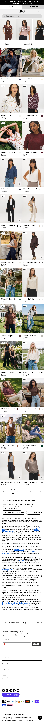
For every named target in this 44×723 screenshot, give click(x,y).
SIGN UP (36, 644)
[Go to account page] (38, 11)
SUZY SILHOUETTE (34, 512)
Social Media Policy (26, 721)
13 (31, 491)
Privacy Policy (7, 718)
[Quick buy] (19, 74)
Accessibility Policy (9, 721)
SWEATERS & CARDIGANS (11, 508)
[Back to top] (40, 718)
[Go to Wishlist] (35, 12)
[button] (41, 11)
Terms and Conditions (23, 718)
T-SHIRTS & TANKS (25, 505)
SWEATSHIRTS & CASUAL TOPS (13, 512)
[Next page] (40, 491)
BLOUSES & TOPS (9, 505)
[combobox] (22, 16)
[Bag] (41, 11)
